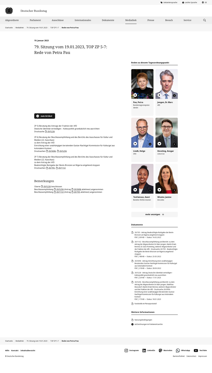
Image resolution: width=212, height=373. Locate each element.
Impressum (202, 356)
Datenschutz (191, 356)
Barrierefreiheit (179, 356)
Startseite (9, 27)
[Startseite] (26, 10)
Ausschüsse (58, 20)
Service (187, 20)
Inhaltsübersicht (27, 350)
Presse (150, 20)
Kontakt (15, 350)
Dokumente (108, 20)
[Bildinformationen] (150, 95)
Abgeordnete (12, 20)
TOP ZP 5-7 (54, 27)
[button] (204, 2)
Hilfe (7, 350)
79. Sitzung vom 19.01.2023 (36, 27)
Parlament (35, 20)
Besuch (169, 20)
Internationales (83, 20)
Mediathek (131, 20)
